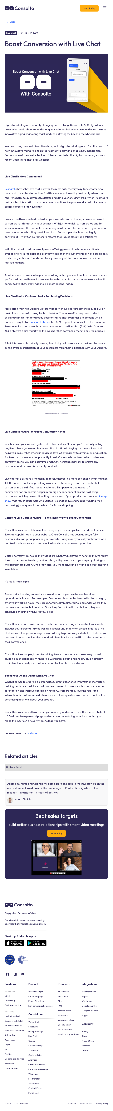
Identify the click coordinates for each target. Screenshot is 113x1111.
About (84, 1036)
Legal (7, 1044)
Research (10, 189)
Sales (7, 995)
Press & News (88, 1041)
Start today (89, 8)
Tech (7, 1049)
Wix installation (65, 1029)
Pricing (85, 1031)
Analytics (32, 1060)
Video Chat (33, 1022)
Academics (10, 1040)
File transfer (34, 1078)
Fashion (8, 1054)
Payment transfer (36, 1064)
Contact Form (34, 1088)
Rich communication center (40, 1006)
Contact (85, 1050)
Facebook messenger (38, 1069)
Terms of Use (86, 1103)
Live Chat (32, 1036)
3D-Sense (33, 1050)
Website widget (35, 991)
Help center (63, 996)
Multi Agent (33, 1093)
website (32, 733)
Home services (11, 1068)
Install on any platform (68, 1034)
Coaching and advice (14, 1058)
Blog (60, 1001)
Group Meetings (35, 1031)
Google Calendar (90, 1010)
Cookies (72, 1103)
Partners (86, 1045)
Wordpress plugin (66, 1020)
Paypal (85, 1015)
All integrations (89, 991)
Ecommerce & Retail (14, 1021)
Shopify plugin (64, 1024)
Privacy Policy (102, 1103)
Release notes (64, 1010)
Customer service (13, 1005)
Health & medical (12, 1016)
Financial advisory (13, 1025)
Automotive (10, 1035)
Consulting (10, 1000)
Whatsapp (33, 1074)
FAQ (60, 1006)
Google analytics (90, 1006)
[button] (104, 8)
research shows (40, 322)
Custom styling (35, 1055)
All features (63, 991)
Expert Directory (36, 1001)
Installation (63, 1015)
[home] (19, 8)
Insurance (9, 1063)
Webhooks (87, 1001)
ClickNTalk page (35, 996)
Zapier (85, 996)
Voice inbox (33, 1083)
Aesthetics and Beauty (15, 1030)
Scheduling (33, 1026)
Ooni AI (31, 1041)
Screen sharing (35, 1045)
